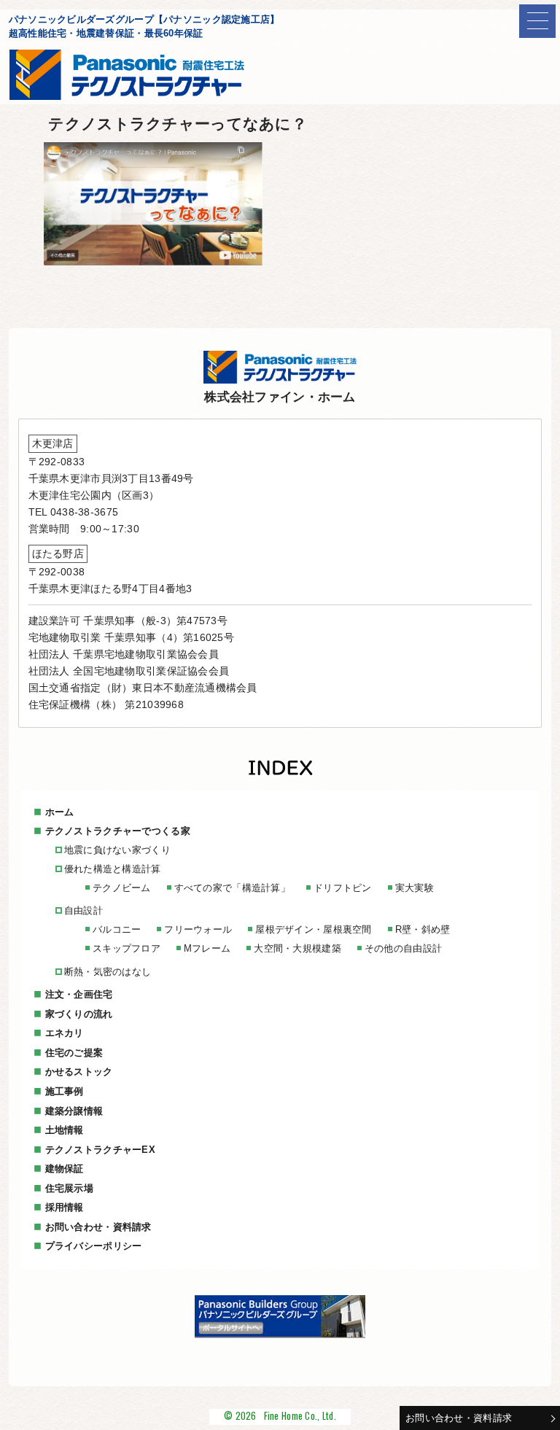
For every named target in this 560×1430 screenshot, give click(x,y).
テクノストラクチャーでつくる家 (117, 830)
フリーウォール (198, 929)
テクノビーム (122, 887)
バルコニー (117, 929)
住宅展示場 (69, 1188)
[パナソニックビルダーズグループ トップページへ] (280, 1334)
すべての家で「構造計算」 (232, 887)
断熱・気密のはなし (108, 971)
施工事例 (64, 1091)
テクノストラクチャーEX (100, 1149)
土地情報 (64, 1129)
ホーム (59, 812)
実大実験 (414, 887)
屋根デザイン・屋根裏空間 (313, 929)
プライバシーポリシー (93, 1245)
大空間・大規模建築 (297, 948)
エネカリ (64, 1032)
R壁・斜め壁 (423, 929)
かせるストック (79, 1071)
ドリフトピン (343, 887)
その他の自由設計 (403, 948)
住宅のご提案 (74, 1052)
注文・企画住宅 (79, 994)
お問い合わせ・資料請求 (458, 1417)
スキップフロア (126, 948)
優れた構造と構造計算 (112, 868)
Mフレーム (207, 948)
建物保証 (64, 1168)
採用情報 (64, 1207)
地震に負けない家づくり (117, 849)
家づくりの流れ (79, 1014)
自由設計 (83, 910)
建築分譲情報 (74, 1110)
